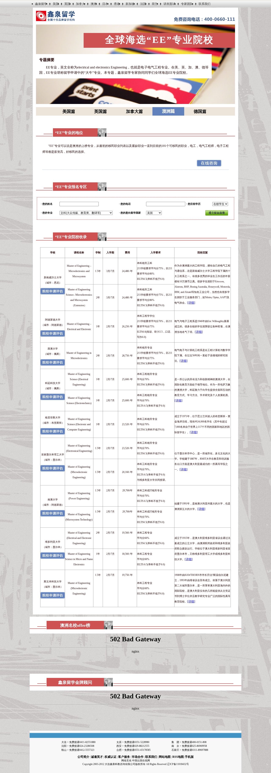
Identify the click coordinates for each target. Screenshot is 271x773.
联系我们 (204, 3)
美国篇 (68, 111)
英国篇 (100, 111)
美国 (56, 3)
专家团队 (187, 3)
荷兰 (155, 3)
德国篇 (200, 111)
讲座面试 (169, 3)
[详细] (191, 302)
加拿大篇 (134, 111)
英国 (67, 3)
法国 (143, 3)
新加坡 (130, 3)
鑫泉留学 (41, 3)
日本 (105, 3)
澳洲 (94, 3)
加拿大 (80, 3)
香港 (117, 3)
